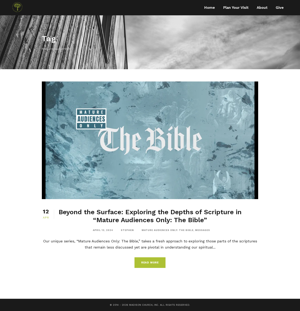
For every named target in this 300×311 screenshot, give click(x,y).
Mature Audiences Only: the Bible (167, 230)
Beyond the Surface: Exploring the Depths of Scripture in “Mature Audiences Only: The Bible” (150, 216)
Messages (202, 230)
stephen (127, 230)
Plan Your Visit (236, 7)
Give (280, 7)
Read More (150, 262)
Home (209, 7)
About (262, 7)
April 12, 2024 (103, 230)
